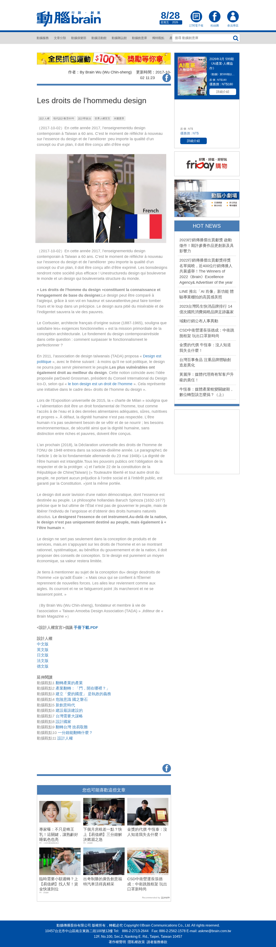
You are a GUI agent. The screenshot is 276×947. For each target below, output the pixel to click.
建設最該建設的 (69, 710)
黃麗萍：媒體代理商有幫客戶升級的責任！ (206, 377)
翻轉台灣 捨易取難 (72, 727)
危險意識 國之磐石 (72, 699)
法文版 (43, 661)
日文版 (43, 655)
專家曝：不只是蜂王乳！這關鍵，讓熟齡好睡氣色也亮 (58, 834)
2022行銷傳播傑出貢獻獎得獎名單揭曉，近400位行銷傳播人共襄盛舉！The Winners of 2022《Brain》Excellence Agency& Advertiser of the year (206, 271)
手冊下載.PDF (86, 627)
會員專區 (233, 17)
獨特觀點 (158, 38)
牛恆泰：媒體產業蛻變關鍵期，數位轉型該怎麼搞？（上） (206, 392)
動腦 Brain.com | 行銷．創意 (69, 19)
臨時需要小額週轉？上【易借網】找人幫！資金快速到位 (58, 884)
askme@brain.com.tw (214, 931)
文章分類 (60, 38)
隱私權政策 (136, 942)
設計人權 (44, 118)
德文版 (43, 666)
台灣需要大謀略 (69, 716)
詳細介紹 (222, 91)
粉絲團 (214, 17)
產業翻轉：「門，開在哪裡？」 (83, 688)
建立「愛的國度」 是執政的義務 (83, 694)
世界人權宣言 (102, 118)
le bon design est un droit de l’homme (99, 384)
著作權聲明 (117, 942)
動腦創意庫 (139, 38)
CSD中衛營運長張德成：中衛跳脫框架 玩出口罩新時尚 (147, 884)
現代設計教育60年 (63, 118)
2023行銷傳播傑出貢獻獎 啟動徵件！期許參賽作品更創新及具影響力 (206, 245)
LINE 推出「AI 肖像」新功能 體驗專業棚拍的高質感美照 (206, 294)
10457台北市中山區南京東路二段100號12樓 (79, 931)
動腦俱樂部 (78, 38)
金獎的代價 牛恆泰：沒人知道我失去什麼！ (205, 348)
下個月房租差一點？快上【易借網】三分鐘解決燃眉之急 (102, 834)
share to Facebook (166, 77)
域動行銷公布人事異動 (198, 321)
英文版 (43, 650)
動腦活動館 (99, 38)
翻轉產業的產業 (69, 683)
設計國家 (63, 722)
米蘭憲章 (119, 118)
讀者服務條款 (157, 942)
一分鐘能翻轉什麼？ (75, 732)
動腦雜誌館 (119, 38)
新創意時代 (65, 705)
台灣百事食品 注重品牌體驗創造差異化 (205, 363)
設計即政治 (84, 118)
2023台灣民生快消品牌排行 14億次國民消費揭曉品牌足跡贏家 (206, 309)
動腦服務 (43, 38)
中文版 (43, 644)
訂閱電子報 (196, 17)
